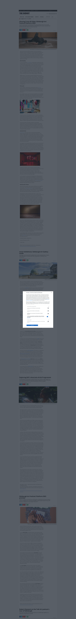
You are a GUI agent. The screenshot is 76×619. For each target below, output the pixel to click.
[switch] (48, 308)
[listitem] (38, 306)
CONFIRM (32, 325)
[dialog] (38, 309)
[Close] (51, 292)
